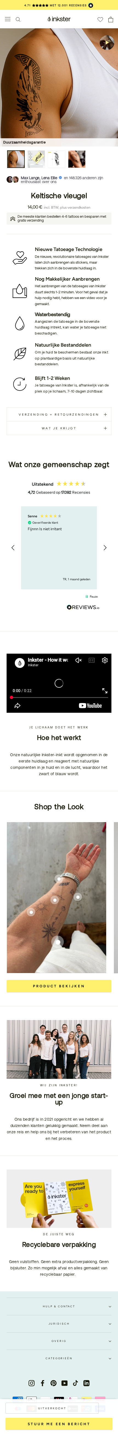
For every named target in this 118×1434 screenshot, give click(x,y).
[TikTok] (75, 1383)
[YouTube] (64, 1383)
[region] (59, 548)
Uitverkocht (52, 1408)
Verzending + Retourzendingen (59, 414)
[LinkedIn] (86, 1383)
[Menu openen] (7, 19)
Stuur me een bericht (59, 1424)
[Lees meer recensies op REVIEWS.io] (83, 608)
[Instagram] (32, 1383)
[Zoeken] (18, 19)
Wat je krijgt (59, 428)
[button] (13, 547)
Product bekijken (59, 986)
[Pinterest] (53, 1383)
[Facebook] (43, 1383)
